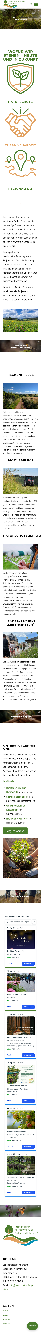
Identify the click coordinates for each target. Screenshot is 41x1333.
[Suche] (30, 4)
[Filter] (34, 922)
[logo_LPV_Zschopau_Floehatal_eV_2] (17, 4)
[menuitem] (30, 4)
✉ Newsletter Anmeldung (32, 1326)
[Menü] (35, 4)
